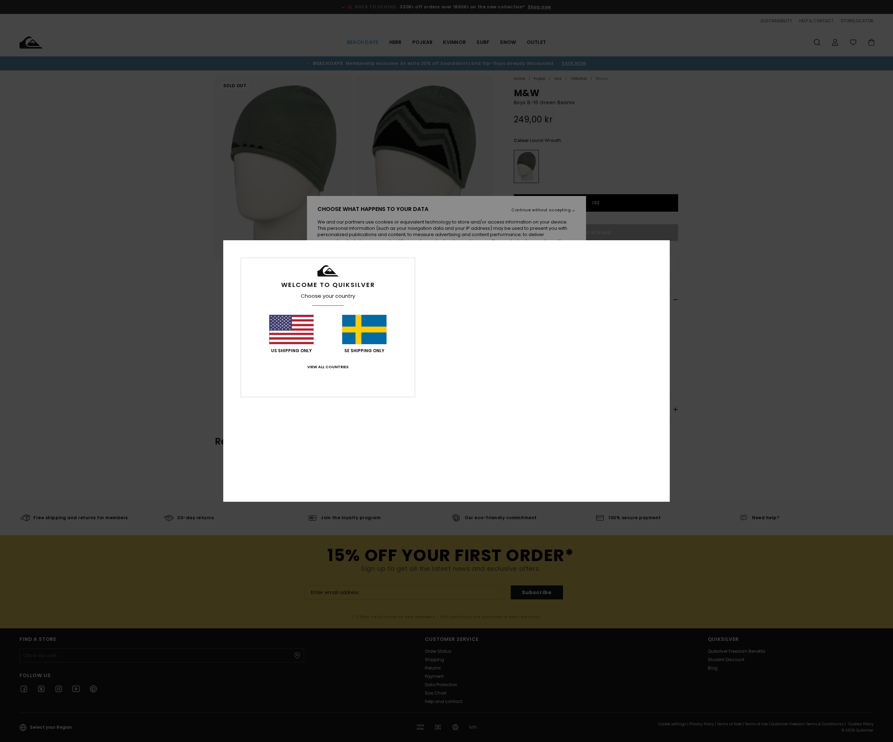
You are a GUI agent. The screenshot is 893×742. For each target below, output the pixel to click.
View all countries (327, 367)
